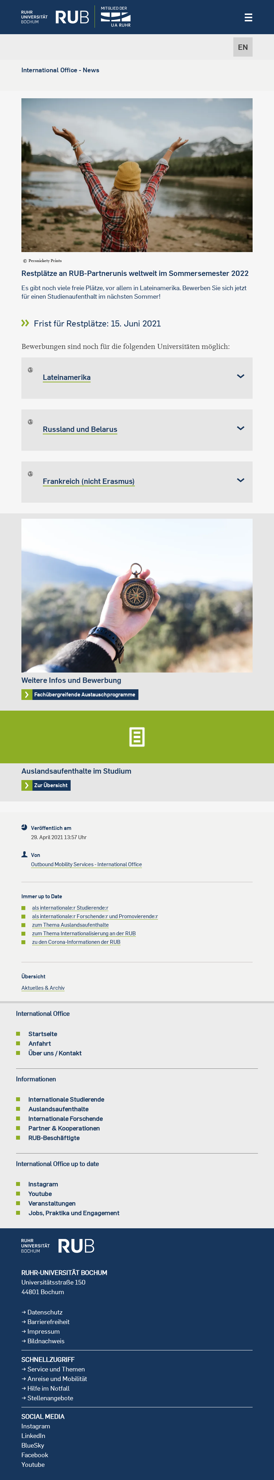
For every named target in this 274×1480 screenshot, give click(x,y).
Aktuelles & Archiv (43, 987)
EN (243, 47)
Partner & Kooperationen (64, 1128)
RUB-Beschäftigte (54, 1137)
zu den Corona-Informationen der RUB (76, 941)
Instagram (43, 1184)
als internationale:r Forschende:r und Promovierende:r (95, 916)
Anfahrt (40, 1043)
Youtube (40, 1193)
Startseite (43, 1033)
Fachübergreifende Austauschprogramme (137, 612)
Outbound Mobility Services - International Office (86, 864)
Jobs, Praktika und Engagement (74, 1213)
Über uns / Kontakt (55, 1053)
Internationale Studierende (66, 1099)
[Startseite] (50, 17)
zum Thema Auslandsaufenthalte (70, 924)
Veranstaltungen (52, 1203)
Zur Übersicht (137, 756)
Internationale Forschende (66, 1118)
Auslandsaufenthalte (58, 1109)
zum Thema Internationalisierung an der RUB (84, 933)
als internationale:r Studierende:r (70, 907)
